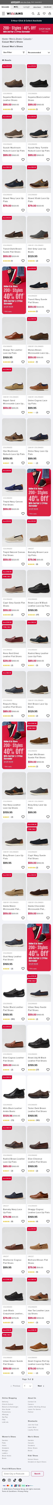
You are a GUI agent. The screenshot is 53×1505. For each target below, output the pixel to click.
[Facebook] (3, 1481)
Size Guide (6, 1409)
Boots (4, 1458)
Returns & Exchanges (10, 1407)
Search (37, 1474)
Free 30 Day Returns (26, 21)
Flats (4, 1443)
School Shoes (33, 1459)
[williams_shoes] (20, 1481)
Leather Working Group (37, 1407)
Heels (4, 1445)
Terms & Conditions (9, 1491)
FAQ (3, 1420)
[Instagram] (9, 1481)
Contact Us (32, 1402)
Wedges (5, 1450)
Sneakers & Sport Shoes (37, 1462)
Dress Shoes (33, 1448)
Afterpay (5, 1414)
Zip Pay (5, 1417)
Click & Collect (7, 1404)
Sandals (5, 1440)
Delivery (5, 1402)
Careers (31, 1404)
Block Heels (6, 1456)
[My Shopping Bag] (49, 13)
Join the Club (33, 1425)
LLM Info (5, 1422)
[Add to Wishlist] (23, 109)
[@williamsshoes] (14, 1481)
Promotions (6, 1412)
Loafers (5, 1453)
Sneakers (5, 1448)
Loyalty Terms (33, 1430)
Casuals (31, 1443)
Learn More (32, 1427)
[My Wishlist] (44, 13)
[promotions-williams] (26, 34)
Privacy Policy (23, 1491)
